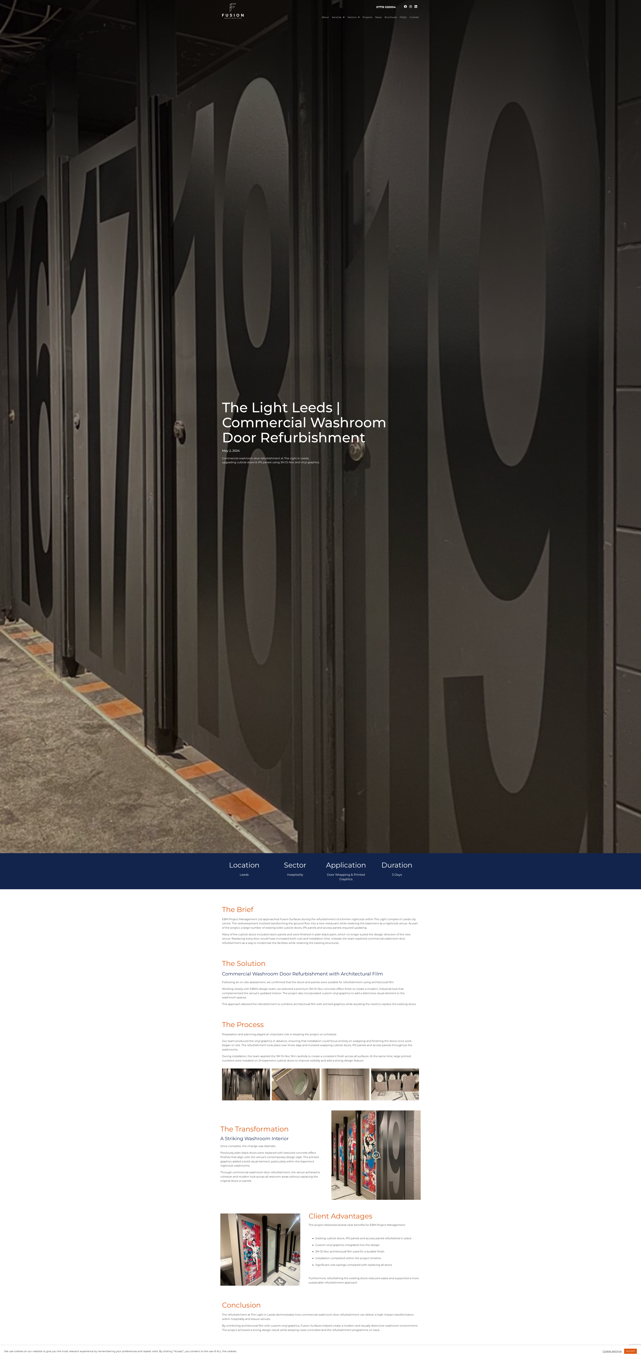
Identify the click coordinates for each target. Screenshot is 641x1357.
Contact (414, 17)
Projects (367, 17)
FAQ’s (403, 17)
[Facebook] (405, 6)
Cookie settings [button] (612, 1351)
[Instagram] (410, 6)
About (325, 17)
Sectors (352, 17)
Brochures (391, 17)
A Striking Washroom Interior (254, 1138)
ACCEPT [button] (630, 1351)
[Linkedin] (415, 6)
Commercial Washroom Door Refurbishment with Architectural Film (302, 974)
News (378, 17)
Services (336, 17)
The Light (257, 1314)
